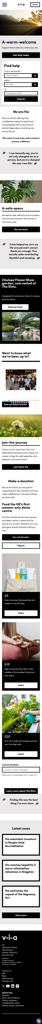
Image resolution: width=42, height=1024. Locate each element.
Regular (21, 545)
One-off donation (21, 537)
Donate (35, 4)
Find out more (15, 306)
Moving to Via (7, 981)
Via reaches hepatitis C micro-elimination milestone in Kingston (20, 868)
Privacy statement (9, 1000)
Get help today (21, 55)
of (5, 89)
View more (21, 915)
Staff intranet (7, 978)
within (7, 80)
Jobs (4, 973)
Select (21, 612)
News (4, 976)
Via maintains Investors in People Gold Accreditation (20, 842)
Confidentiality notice (10, 1003)
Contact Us (6, 971)
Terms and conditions (11, 998)
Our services (21, 229)
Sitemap (5, 995)
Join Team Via (21, 466)
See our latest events (15, 404)
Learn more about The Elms (21, 790)
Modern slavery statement (13, 1005)
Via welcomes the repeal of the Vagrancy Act (20, 893)
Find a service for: (12, 71)
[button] (3, 400)
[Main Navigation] (4, 4)
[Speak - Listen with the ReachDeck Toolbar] (39, 1021)
